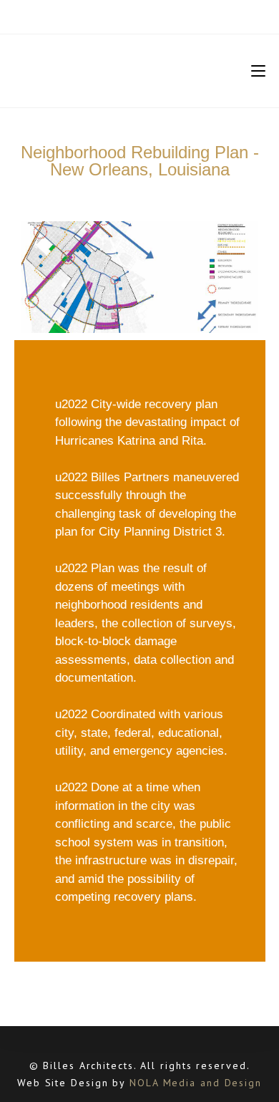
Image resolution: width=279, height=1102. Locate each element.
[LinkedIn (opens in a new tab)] (155, 15)
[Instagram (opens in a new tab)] (137, 15)
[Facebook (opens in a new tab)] (119, 15)
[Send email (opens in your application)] (173, 15)
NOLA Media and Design (195, 1082)
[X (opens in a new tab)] (103, 15)
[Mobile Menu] (258, 70)
